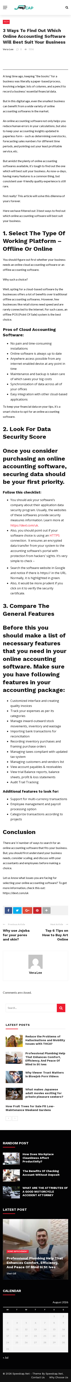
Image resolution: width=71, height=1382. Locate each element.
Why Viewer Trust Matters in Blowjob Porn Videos (44, 1074)
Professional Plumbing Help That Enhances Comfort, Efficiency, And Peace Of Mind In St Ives (45, 1059)
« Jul (5, 1357)
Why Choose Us (58, 1377)
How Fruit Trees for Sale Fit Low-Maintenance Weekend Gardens (30, 1108)
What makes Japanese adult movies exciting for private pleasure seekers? (44, 1093)
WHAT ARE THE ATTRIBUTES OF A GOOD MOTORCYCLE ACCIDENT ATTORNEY (45, 1191)
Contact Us (38, 1377)
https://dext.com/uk (24, 525)
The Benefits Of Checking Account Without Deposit (41, 1172)
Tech (6, 21)
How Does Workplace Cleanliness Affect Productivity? (38, 1158)
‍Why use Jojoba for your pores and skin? (16, 935)
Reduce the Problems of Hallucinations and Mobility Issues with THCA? (45, 1040)
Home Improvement (18, 1251)
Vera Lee (8, 49)
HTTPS (55, 535)
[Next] (15, 1118)
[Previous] (8, 1118)
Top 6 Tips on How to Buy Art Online (55, 935)
